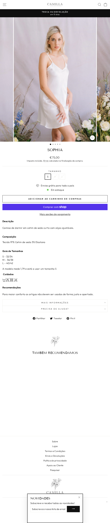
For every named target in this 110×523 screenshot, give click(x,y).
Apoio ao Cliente (55, 465)
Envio (46, 161)
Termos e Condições (55, 451)
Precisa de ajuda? (55, 309)
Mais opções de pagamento (55, 214)
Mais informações (55, 302)
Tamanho (55, 171)
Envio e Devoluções (55, 455)
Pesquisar (55, 470)
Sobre (55, 441)
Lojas (55, 446)
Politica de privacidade (55, 460)
